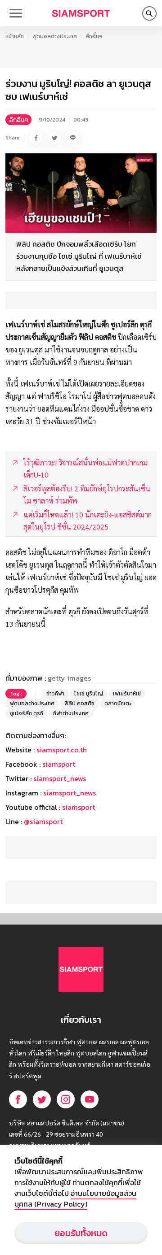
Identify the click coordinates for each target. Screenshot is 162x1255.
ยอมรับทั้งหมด (81, 1233)
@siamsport (43, 821)
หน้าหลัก (14, 36)
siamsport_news (59, 778)
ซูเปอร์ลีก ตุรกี (26, 713)
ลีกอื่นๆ (94, 36)
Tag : (16, 694)
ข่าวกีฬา (55, 694)
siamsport (58, 764)
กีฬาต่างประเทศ (71, 713)
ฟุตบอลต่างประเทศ (54, 36)
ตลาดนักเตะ (117, 703)
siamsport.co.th (61, 749)
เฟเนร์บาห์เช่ (127, 694)
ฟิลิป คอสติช (79, 703)
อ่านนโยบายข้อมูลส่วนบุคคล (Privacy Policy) (75, 1198)
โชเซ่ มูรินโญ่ (88, 694)
